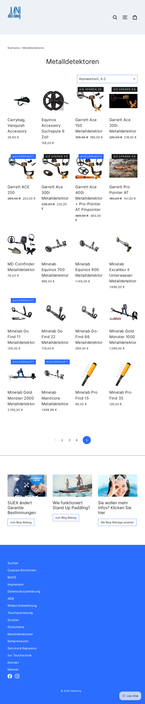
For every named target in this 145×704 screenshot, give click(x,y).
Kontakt (13, 662)
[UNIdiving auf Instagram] (17, 676)
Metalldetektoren (20, 634)
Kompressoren (18, 641)
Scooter (13, 620)
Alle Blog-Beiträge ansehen (117, 522)
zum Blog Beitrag (65, 517)
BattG (12, 577)
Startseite (14, 47)
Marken (13, 669)
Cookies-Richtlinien (22, 570)
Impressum (16, 584)
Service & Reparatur (22, 648)
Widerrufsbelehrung (22, 605)
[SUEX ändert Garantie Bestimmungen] (27, 486)
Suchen (13, 563)
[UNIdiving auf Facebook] (10, 676)
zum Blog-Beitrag (21, 522)
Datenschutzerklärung (24, 591)
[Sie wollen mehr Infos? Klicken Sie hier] (117, 486)
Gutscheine (16, 627)
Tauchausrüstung (20, 613)
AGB (11, 598)
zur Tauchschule (20, 655)
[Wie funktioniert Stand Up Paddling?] (72, 486)
